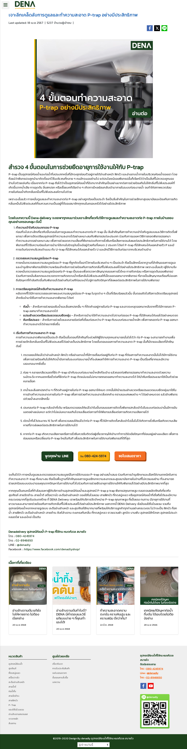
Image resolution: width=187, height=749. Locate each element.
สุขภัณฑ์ (12, 668)
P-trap (135, 167)
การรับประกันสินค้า (61, 668)
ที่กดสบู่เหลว (14, 673)
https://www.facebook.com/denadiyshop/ (52, 549)
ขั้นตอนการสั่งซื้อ (60, 677)
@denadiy (24, 545)
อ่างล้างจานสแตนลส (18, 714)
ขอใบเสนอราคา (59, 673)
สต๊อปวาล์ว (14, 677)
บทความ (56, 682)
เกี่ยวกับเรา (57, 664)
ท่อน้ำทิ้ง (12, 691)
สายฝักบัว (13, 700)
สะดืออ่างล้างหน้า (16, 682)
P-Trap (12, 705)
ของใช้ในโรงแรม (16, 709)
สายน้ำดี (12, 686)
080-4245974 (25, 536)
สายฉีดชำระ (14, 696)
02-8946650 (24, 540)
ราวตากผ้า (13, 718)
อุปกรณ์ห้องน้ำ (15, 664)
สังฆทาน (12, 723)
